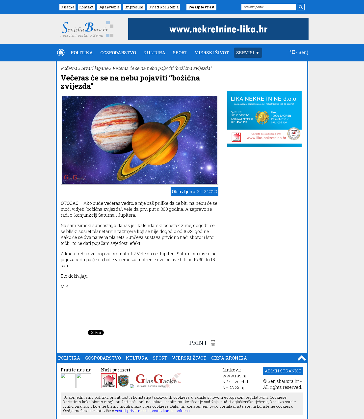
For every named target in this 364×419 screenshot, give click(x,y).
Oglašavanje (109, 7)
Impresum (134, 7)
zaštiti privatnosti (130, 410)
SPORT (180, 52)
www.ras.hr (234, 376)
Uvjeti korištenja (164, 7)
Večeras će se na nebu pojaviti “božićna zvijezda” (161, 68)
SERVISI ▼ (248, 52)
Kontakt (86, 7)
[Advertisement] (139, 315)
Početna (69, 68)
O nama (67, 7)
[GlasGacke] (158, 387)
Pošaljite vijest (201, 7)
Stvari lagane (94, 68)
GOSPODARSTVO (118, 52)
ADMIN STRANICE (283, 371)
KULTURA (154, 52)
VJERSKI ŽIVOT (212, 52)
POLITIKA (82, 52)
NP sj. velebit (235, 382)
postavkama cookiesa (170, 410)
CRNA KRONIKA (229, 358)
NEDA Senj (233, 388)
